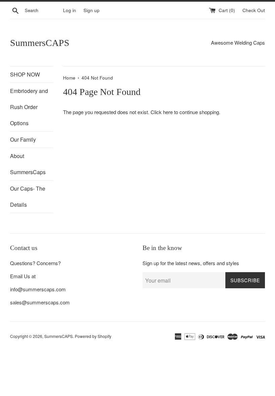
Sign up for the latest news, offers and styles (191, 262)
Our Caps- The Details (27, 196)
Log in (69, 10)
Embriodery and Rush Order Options (29, 107)
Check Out (253, 10)
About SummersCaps (28, 164)
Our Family (23, 139)
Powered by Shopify (93, 336)
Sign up (92, 10)
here (168, 111)
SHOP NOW (25, 74)
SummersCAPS (39, 43)
